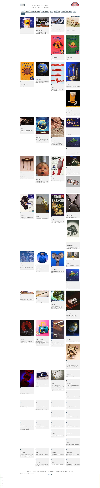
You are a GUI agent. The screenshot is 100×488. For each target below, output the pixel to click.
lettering (47, 11)
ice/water (43, 11)
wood (74, 11)
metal (55, 11)
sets (67, 11)
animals (23, 11)
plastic (59, 11)
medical (51, 11)
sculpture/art (63, 11)
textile (71, 11)
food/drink (38, 11)
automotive (27, 11)
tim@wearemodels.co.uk (75, 6)
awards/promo (33, 11)
